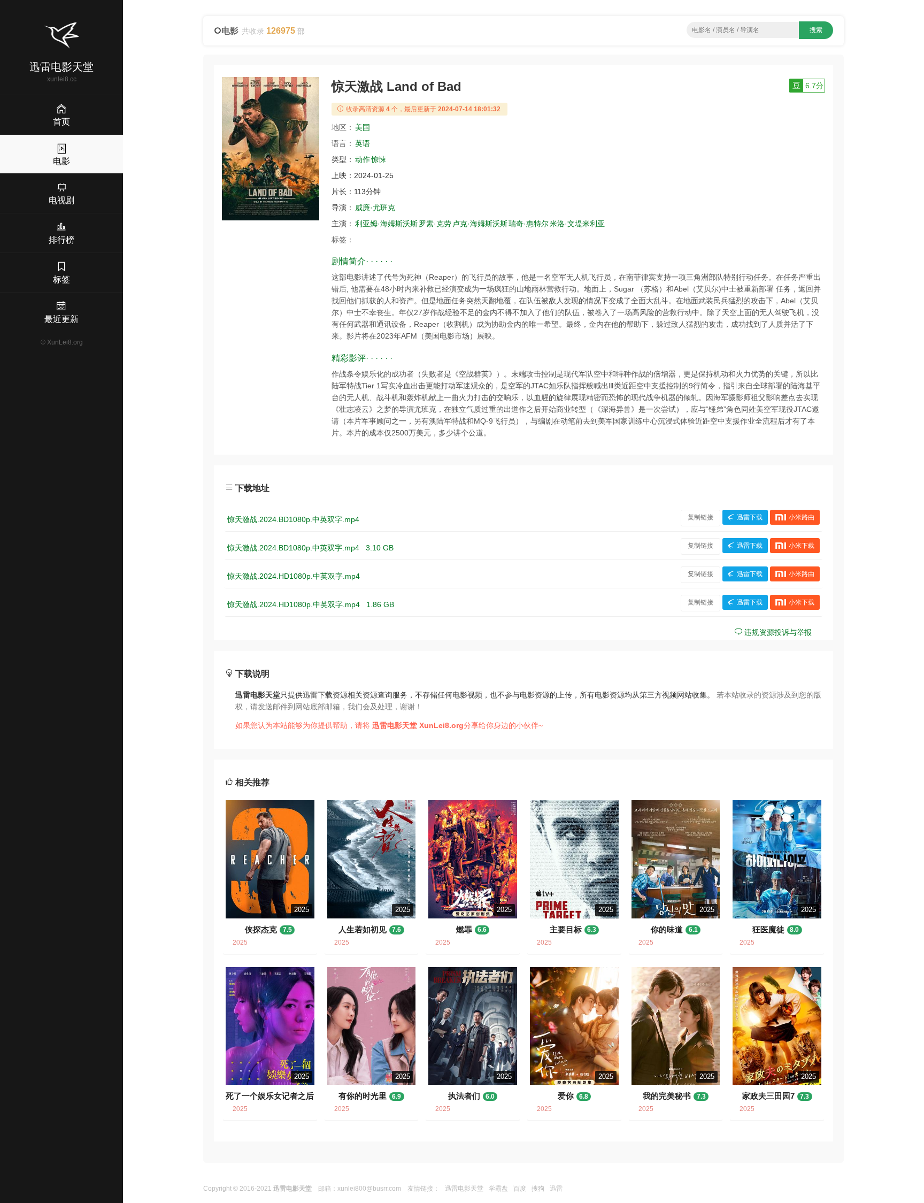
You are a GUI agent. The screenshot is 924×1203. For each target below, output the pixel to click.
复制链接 (700, 517)
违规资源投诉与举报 (777, 632)
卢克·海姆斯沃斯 (479, 223)
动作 (362, 159)
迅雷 (556, 1188)
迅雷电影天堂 (464, 1188)
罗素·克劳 (435, 223)
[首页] (61, 35)
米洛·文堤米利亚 (577, 223)
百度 (519, 1188)
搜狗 (538, 1188)
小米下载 (801, 545)
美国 (362, 127)
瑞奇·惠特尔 (529, 223)
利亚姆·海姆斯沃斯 (386, 223)
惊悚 (378, 159)
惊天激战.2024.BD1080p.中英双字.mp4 (293, 519)
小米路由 (801, 517)
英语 (362, 143)
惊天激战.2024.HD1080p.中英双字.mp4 (293, 576)
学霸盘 (498, 1188)
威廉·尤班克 (375, 207)
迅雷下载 (750, 517)
